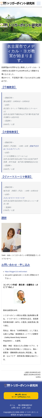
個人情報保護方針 (25, 405)
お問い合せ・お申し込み (21, 408)
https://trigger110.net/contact (16, 272)
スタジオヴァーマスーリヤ (13, 198)
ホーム (12, 405)
